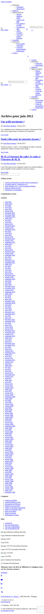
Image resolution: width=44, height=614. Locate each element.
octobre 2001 (9, 461)
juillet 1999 (8, 476)
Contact (14, 53)
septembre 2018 (10, 303)
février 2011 (9, 384)
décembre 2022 (10, 251)
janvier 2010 (9, 393)
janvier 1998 (9, 487)
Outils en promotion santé (13, 509)
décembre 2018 (10, 301)
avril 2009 (8, 402)
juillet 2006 (8, 428)
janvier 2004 (9, 444)
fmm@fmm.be (5, 602)
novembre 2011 (10, 375)
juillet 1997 (8, 490)
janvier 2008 (9, 415)
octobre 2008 (9, 406)
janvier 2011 (9, 386)
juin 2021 (8, 266)
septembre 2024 (10, 229)
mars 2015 (8, 341)
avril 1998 (8, 485)
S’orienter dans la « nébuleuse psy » (16, 184)
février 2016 (9, 327)
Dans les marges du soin (13, 188)
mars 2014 (8, 349)
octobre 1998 (9, 481)
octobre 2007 (9, 417)
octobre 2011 (9, 376)
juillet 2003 (8, 448)
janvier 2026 (9, 211)
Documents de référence (13, 504)
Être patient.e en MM (20, 24)
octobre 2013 (9, 351)
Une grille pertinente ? (13, 121)
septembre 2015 (10, 336)
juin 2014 (8, 347)
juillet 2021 (8, 264)
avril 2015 (8, 340)
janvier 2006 (9, 432)
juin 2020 (8, 283)
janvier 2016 (9, 329)
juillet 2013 (8, 354)
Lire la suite (4, 135)
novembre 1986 (10, 492)
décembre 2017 (10, 312)
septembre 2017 (10, 314)
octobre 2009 (9, 395)
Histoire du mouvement (12, 506)
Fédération (19, 7)
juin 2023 (8, 246)
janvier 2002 (9, 459)
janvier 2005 (9, 437)
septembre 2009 (10, 397)
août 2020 (8, 281)
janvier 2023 (9, 250)
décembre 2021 (10, 261)
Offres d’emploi (19, 32)
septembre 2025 (10, 216)
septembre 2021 (10, 262)
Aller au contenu (6, 2)
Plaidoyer (15, 11)
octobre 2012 (9, 362)
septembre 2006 (10, 426)
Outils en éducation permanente (15, 508)
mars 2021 (8, 272)
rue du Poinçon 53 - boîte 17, (10, 596)
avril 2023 (8, 248)
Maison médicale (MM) (19, 16)
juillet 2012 (8, 365)
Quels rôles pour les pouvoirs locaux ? (21, 139)
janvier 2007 (9, 422)
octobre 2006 (9, 424)
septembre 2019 (10, 292)
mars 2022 (8, 259)
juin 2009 (8, 400)
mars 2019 (8, 299)
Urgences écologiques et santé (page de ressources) (21, 182)
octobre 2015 (9, 334)
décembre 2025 (10, 213)
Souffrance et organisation (13, 190)
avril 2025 (8, 222)
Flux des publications (12, 525)
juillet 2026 (8, 204)
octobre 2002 (9, 454)
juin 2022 (8, 257)
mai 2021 (8, 268)
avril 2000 (8, 472)
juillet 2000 (8, 470)
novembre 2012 (10, 360)
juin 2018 (8, 307)
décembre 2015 (10, 330)
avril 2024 (8, 233)
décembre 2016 (10, 319)
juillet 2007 (8, 419)
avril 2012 (8, 371)
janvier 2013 (9, 358)
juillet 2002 (8, 455)
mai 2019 (8, 297)
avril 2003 (8, 450)
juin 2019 (8, 296)
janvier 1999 (9, 479)
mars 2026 (8, 209)
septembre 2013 (10, 353)
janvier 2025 (9, 224)
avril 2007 (8, 421)
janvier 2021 (9, 273)
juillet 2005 (8, 433)
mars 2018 (8, 310)
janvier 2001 (9, 466)
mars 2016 (8, 325)
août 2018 (8, 305)
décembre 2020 (10, 275)
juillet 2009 (8, 398)
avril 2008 (8, 411)
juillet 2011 (8, 380)
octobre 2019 (9, 290)
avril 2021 (8, 270)
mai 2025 (8, 220)
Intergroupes (20, 9)
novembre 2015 (10, 332)
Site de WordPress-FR (12, 528)
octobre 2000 (9, 468)
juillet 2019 (8, 294)
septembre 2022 (10, 255)
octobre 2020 (9, 277)
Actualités (15, 40)
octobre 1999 (9, 474)
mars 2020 (8, 285)
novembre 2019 (10, 288)
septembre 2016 (10, 321)
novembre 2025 (10, 215)
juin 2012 (8, 367)
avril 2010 (8, 391)
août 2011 (8, 378)
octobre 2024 (9, 228)
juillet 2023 (8, 244)
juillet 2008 (8, 409)
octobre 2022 (9, 253)
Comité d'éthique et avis (12, 502)
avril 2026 (8, 207)
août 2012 (8, 364)
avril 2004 (8, 443)
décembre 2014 (10, 343)
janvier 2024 (9, 237)
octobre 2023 (9, 240)
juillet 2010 (8, 389)
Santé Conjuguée (10, 513)
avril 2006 (8, 430)
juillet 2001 (8, 463)
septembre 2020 (10, 279)
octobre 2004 (9, 439)
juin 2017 (8, 316)
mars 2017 (8, 318)
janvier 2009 (9, 404)
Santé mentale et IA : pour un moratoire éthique (20, 186)
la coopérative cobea (7, 610)
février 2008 (9, 413)
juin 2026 (8, 205)
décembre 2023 (10, 239)
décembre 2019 (10, 286)
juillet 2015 (8, 338)
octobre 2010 (9, 387)
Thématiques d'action (12, 515)
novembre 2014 (10, 345)
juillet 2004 (8, 441)
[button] (28, 56)
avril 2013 (8, 356)
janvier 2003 (9, 452)
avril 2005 (8, 435)
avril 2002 (8, 457)
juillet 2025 (8, 218)
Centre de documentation (21, 48)
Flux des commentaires (12, 527)
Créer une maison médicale (19, 36)
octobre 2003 (9, 446)
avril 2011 (8, 382)
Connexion (8, 523)
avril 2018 (8, 308)
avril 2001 (8, 465)
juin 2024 (8, 231)
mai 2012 (8, 369)
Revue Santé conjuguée (20, 44)
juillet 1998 (8, 483)
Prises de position (10, 511)
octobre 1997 (9, 489)
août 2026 (8, 202)
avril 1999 (8, 477)
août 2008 (8, 408)
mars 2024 (8, 235)
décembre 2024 (10, 226)
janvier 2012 (9, 373)
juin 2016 (8, 323)
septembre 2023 (10, 242)
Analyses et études (11, 500)
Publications (20, 51)
